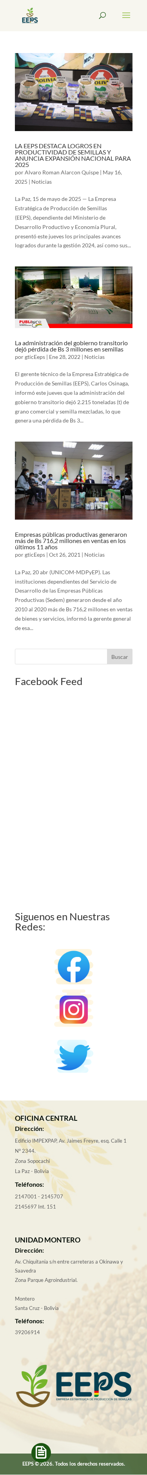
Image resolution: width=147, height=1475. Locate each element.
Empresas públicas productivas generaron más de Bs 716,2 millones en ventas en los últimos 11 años (71, 540)
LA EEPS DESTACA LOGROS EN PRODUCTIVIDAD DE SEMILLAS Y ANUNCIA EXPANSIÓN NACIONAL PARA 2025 (73, 155)
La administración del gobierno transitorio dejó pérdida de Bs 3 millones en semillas (71, 346)
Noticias (41, 181)
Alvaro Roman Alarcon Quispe (62, 172)
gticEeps (35, 356)
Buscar (119, 656)
